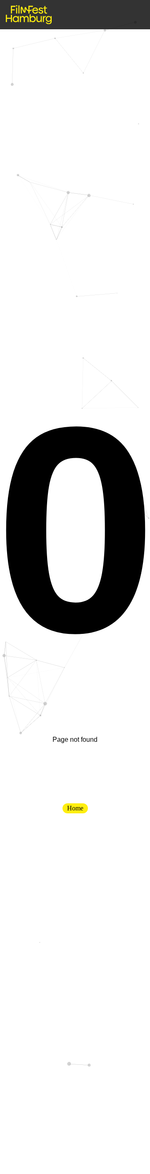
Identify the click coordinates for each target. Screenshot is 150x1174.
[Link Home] (29, 14)
